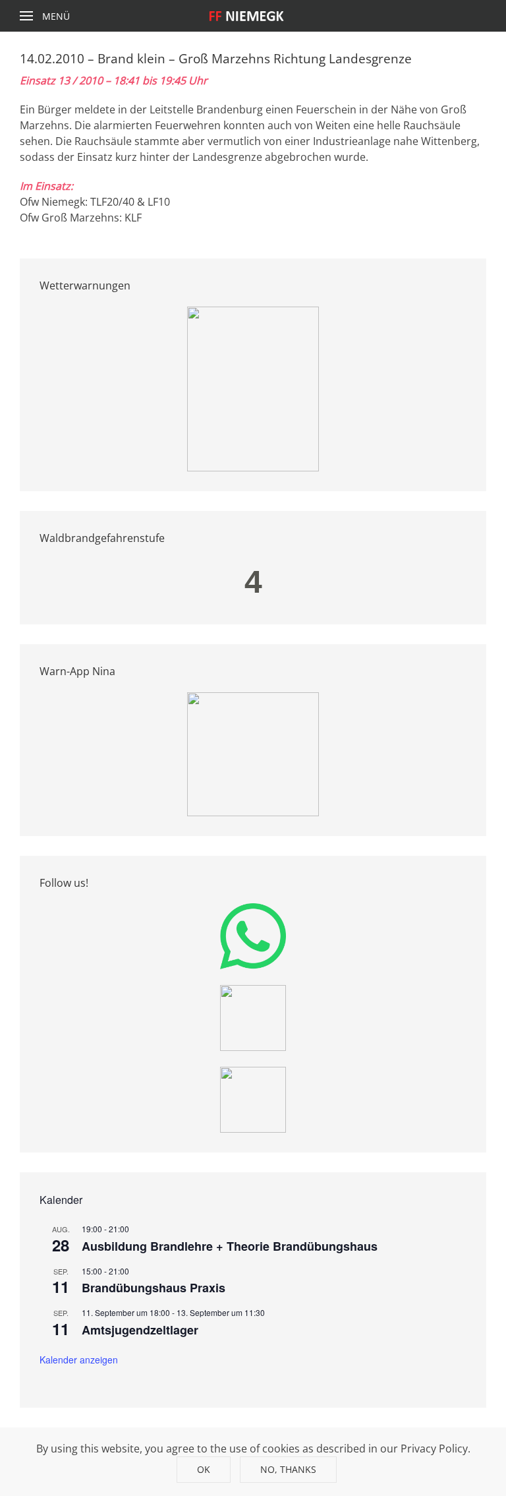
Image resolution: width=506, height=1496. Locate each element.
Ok (203, 1469)
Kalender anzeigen (79, 1359)
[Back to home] (253, 16)
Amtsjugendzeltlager (140, 1329)
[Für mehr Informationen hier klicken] (253, 387)
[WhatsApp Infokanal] (253, 935)
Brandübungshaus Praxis (153, 1287)
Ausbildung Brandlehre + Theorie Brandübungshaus (230, 1246)
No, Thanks (288, 1469)
